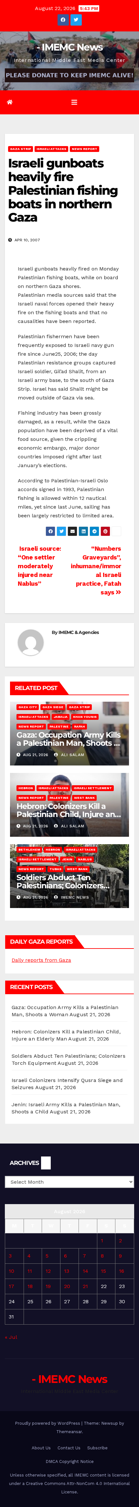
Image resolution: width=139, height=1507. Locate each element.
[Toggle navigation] (74, 102)
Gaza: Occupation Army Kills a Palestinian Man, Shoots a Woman (68, 743)
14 (85, 1271)
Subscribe (97, 1447)
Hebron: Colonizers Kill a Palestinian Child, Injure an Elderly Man (65, 814)
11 (29, 1271)
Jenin (67, 859)
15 (103, 1271)
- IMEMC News (70, 47)
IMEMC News (74, 897)
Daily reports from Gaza (41, 960)
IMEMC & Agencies (79, 632)
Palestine (59, 726)
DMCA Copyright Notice (70, 1461)
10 (11, 1271)
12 (48, 1271)
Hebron (25, 788)
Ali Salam (71, 755)
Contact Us (69, 1447)
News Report (84, 149)
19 (48, 1286)
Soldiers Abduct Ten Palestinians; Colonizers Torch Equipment (59, 885)
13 (66, 1271)
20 (67, 1286)
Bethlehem (29, 849)
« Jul (11, 1337)
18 (30, 1286)
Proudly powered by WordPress (48, 1423)
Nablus (85, 859)
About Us (41, 1447)
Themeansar (69, 1431)
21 (85, 1286)
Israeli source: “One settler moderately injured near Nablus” (39, 566)
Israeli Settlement (93, 788)
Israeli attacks (51, 149)
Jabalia (61, 717)
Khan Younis (85, 717)
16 (121, 1271)
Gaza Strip (20, 149)
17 (11, 1286)
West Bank (84, 798)
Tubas (55, 869)
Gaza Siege (52, 707)
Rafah (79, 726)
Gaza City (27, 707)
